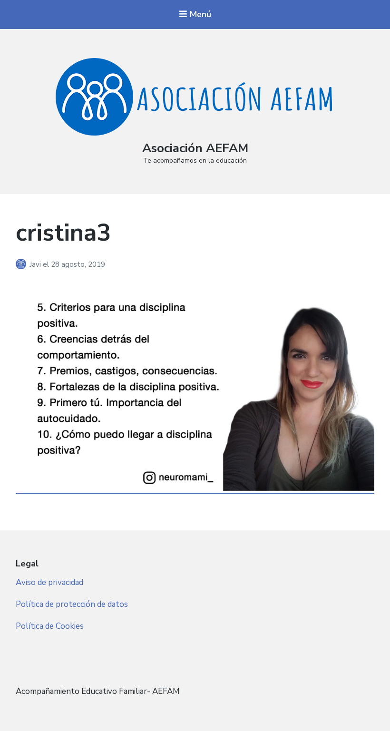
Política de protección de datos (72, 604)
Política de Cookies (50, 626)
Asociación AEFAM (195, 148)
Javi (36, 264)
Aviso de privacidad (49, 582)
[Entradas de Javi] (22, 264)
